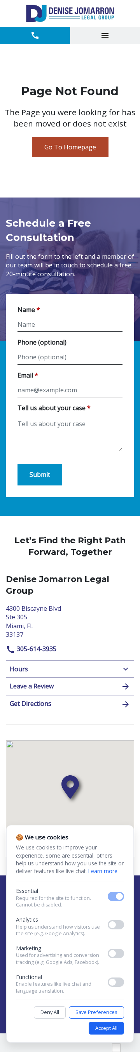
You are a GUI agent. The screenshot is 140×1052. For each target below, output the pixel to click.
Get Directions (30, 703)
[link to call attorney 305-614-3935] (35, 35)
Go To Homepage (70, 147)
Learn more (102, 871)
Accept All (106, 1027)
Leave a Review (32, 686)
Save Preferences (96, 1012)
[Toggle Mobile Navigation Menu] (105, 35)
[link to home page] (70, 13)
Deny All (49, 1012)
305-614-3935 (35, 649)
